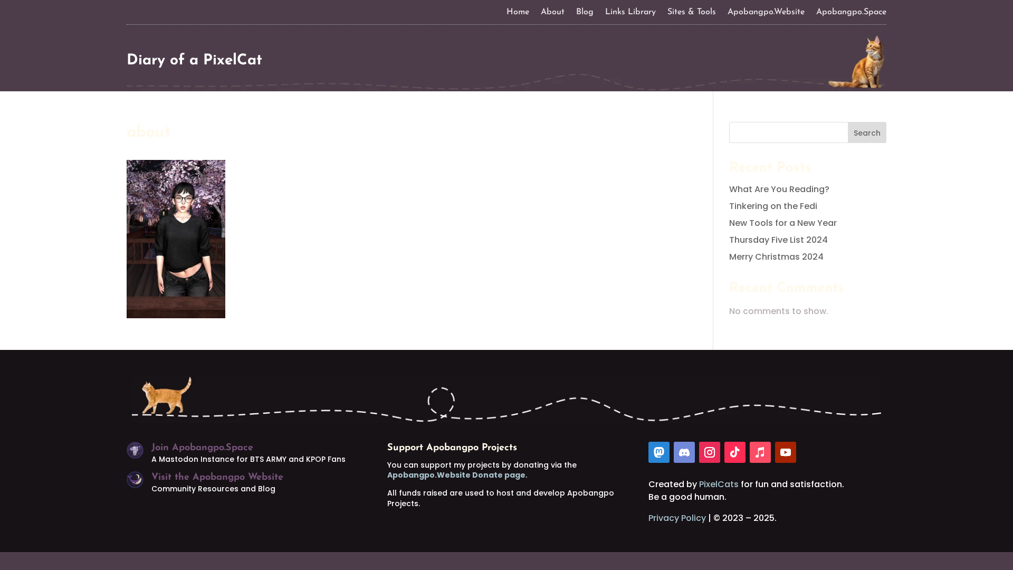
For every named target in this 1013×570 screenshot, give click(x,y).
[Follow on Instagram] (709, 452)
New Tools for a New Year (783, 223)
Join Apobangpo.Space (202, 448)
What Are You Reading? (779, 189)
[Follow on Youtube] (785, 452)
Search (867, 133)
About (553, 12)
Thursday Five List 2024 (778, 240)
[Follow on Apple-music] (760, 452)
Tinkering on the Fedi (773, 206)
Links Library (630, 12)
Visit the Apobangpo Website (217, 477)
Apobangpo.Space (851, 12)
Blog (585, 12)
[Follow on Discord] (684, 452)
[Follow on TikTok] (735, 452)
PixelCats (719, 484)
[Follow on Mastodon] (659, 452)
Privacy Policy (677, 518)
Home (517, 12)
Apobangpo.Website (766, 12)
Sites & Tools (691, 12)
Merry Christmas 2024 (776, 257)
